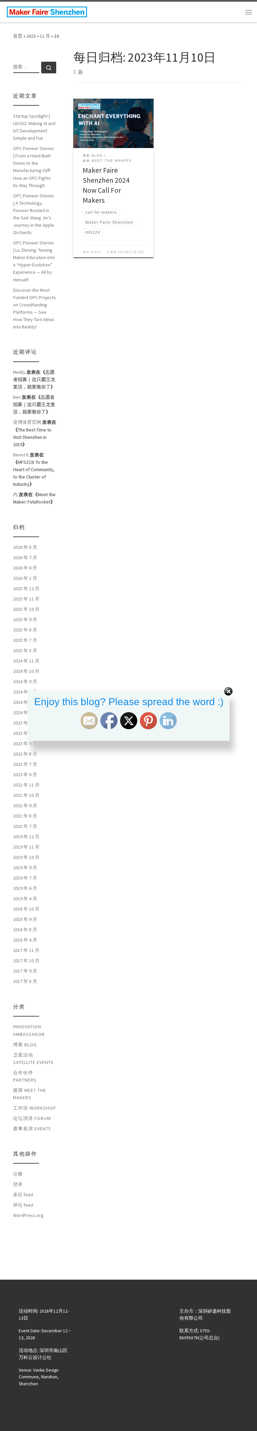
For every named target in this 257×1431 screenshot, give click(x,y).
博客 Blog (25, 1045)
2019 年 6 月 (25, 888)
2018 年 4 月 (25, 940)
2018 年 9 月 (25, 919)
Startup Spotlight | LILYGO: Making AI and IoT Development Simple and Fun (34, 127)
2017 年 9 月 (25, 971)
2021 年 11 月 (26, 785)
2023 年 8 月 (25, 754)
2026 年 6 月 (25, 568)
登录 (17, 1184)
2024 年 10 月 (26, 671)
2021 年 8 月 (25, 816)
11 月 (45, 36)
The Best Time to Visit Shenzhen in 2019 (32, 437)
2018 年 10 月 (26, 909)
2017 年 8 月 (25, 981)
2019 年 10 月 (26, 857)
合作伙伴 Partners (24, 1076)
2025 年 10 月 (26, 609)
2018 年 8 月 (25, 930)
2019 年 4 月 (25, 899)
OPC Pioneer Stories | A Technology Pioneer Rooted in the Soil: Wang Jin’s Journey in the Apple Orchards (33, 214)
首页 (17, 36)
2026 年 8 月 (25, 547)
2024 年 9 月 (25, 681)
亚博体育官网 (27, 422)
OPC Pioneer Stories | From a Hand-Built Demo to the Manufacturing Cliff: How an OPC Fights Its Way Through (33, 166)
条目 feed (23, 1195)
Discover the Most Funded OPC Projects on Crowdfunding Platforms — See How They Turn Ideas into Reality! (34, 308)
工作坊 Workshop (34, 1108)
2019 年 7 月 (25, 878)
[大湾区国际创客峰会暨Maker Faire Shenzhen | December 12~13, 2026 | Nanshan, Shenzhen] (47, 11)
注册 (17, 1174)
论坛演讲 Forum (32, 1118)
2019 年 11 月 (26, 847)
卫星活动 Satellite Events (33, 1058)
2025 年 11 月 (26, 599)
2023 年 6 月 (25, 775)
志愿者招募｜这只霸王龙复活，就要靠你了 (34, 379)
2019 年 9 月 (25, 868)
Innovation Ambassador (29, 1030)
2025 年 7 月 (25, 640)
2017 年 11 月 (26, 950)
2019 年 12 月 (26, 837)
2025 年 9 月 (25, 619)
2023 (31, 36)
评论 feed (23, 1205)
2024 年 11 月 (26, 661)
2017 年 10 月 (26, 961)
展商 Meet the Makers (29, 1094)
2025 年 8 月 (25, 630)
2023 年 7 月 (25, 764)
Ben (17, 397)
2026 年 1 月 (25, 578)
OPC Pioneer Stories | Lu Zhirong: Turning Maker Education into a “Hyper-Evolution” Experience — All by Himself (34, 261)
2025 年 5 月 (25, 650)
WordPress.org (28, 1215)
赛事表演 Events (32, 1129)
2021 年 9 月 (25, 806)
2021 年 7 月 (25, 826)
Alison (96, 252)
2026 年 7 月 (25, 557)
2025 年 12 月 (26, 588)
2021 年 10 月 (26, 795)
